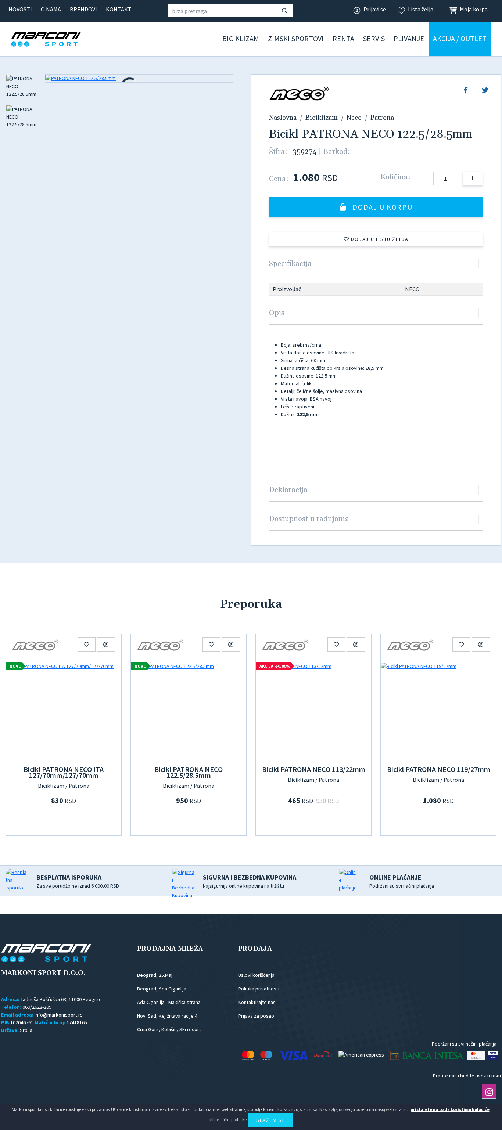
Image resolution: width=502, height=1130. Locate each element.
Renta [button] (343, 38)
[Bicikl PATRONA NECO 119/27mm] (438, 710)
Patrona (382, 117)
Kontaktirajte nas (257, 1002)
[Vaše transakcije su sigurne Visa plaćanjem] (493, 1055)
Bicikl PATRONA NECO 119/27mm (438, 769)
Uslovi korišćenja (256, 975)
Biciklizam (321, 117)
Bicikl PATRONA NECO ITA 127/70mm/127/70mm (64, 772)
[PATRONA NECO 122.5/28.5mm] (139, 78)
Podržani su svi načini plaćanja (401, 881)
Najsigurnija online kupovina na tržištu (249, 881)
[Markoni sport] (57, 39)
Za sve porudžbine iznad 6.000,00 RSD (77, 881)
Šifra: (278, 151)
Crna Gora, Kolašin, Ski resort (169, 1029)
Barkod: (336, 151)
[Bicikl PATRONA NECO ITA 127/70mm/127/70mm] (63, 710)
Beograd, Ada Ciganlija (161, 988)
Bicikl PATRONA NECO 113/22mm (313, 769)
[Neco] (35, 644)
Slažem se (270, 1120)
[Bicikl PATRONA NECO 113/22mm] (313, 710)
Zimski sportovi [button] (296, 38)
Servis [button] (374, 38)
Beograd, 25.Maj (154, 975)
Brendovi (83, 9)
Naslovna (283, 117)
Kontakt (119, 9)
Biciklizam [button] (240, 38)
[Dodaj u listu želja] (87, 644)
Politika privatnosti (258, 988)
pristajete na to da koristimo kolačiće (450, 1109)
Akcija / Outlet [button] (460, 38)
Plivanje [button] (409, 38)
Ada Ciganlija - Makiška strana (169, 1002)
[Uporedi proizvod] (106, 644)
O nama (51, 9)
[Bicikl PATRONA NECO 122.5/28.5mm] (188, 710)
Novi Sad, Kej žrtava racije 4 (167, 1015)
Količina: (395, 177)
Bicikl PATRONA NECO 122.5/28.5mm (188, 772)
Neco (354, 117)
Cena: (278, 179)
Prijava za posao (256, 1015)
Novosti (20, 9)
